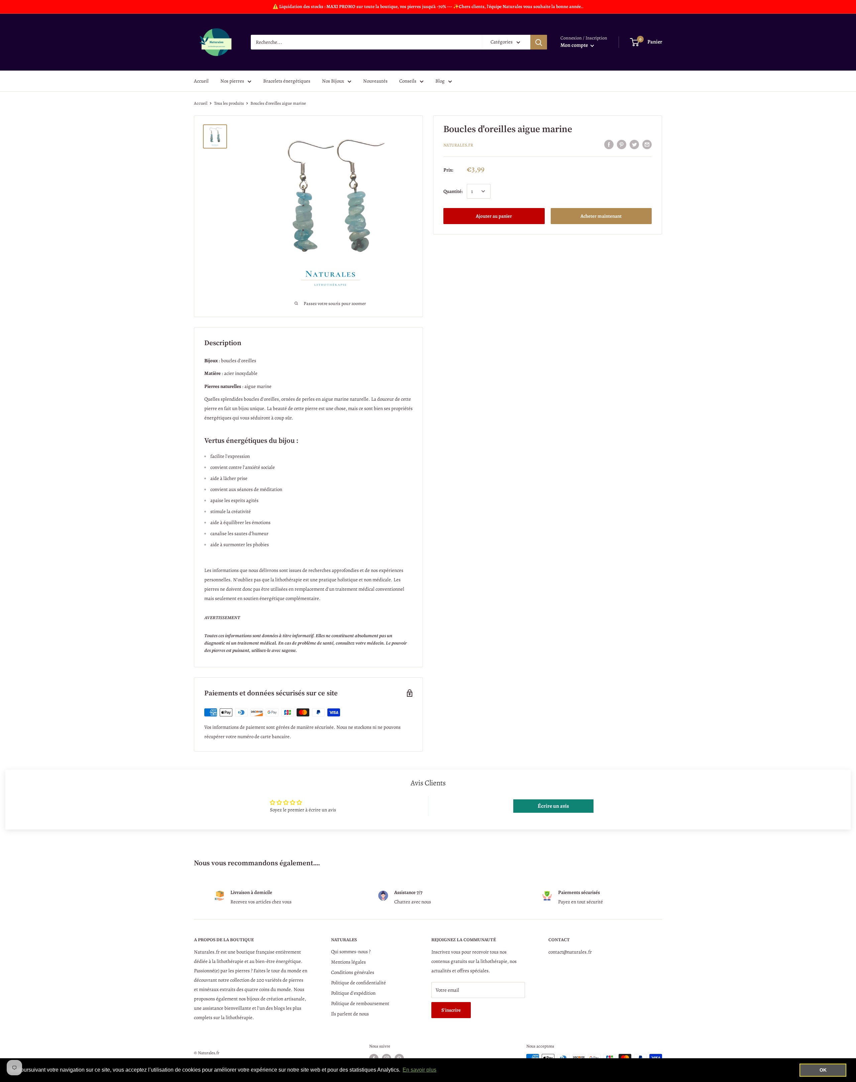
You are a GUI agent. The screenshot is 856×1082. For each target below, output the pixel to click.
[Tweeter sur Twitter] (634, 144)
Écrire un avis (553, 806)
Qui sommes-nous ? (350, 951)
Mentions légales (348, 962)
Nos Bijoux (333, 81)
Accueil (201, 81)
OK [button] (823, 1070)
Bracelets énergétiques (286, 81)
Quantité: (453, 191)
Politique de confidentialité (358, 982)
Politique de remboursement (360, 1003)
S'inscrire (451, 1010)
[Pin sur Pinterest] (621, 144)
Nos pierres (232, 81)
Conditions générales (352, 972)
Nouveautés (375, 81)
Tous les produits (229, 103)
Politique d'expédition (353, 993)
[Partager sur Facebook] (609, 144)
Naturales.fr (458, 145)
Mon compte (574, 45)
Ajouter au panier (494, 216)
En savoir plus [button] (419, 1070)
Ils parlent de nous (350, 1013)
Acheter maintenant (601, 216)
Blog (440, 81)
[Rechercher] (538, 42)
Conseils (407, 81)
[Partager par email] (647, 144)
